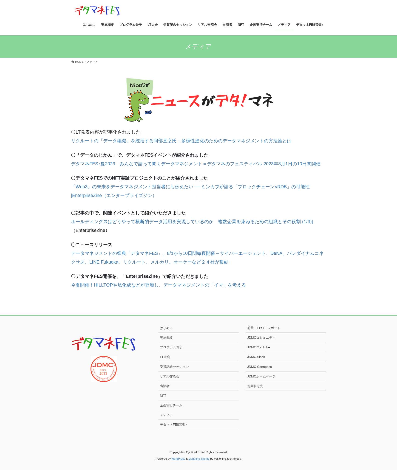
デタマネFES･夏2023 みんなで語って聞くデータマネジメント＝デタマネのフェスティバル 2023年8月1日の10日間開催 (195, 163)
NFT (163, 395)
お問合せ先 (255, 386)
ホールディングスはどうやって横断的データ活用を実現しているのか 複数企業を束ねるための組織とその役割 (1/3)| (192, 221)
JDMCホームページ (261, 376)
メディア (166, 415)
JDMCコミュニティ (261, 337)
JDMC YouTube (258, 347)
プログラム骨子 (171, 347)
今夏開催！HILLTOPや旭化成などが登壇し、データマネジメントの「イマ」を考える (158, 284)
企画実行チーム (171, 405)
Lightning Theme (199, 458)
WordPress (178, 458)
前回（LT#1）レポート (263, 328)
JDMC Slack (256, 357)
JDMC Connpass (259, 367)
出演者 (165, 386)
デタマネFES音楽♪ (173, 424)
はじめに (166, 328)
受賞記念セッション (174, 367)
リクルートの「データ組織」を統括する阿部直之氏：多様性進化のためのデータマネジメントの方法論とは (181, 140)
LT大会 (165, 357)
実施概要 (166, 337)
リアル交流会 (169, 376)
